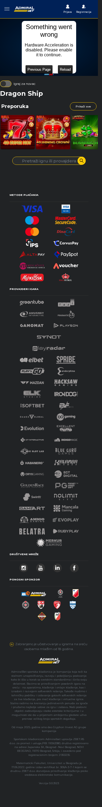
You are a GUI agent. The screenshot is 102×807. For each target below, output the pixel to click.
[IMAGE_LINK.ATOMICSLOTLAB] (32, 450)
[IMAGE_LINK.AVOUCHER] (66, 264)
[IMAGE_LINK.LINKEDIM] (57, 566)
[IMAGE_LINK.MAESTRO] (32, 219)
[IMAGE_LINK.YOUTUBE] (40, 566)
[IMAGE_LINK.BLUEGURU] (66, 450)
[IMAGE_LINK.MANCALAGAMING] (66, 507)
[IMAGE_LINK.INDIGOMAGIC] (66, 438)
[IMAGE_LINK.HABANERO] (32, 461)
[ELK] (32, 392)
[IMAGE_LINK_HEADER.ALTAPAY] (32, 253)
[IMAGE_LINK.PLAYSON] (66, 324)
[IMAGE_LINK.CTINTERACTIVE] (32, 438)
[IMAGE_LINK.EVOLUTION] (32, 427)
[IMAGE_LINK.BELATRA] (32, 529)
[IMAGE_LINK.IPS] (32, 241)
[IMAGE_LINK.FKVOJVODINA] (75, 592)
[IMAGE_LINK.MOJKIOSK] (32, 276)
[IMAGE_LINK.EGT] (32, 312)
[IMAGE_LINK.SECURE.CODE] (66, 219)
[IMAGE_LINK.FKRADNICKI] (57, 603)
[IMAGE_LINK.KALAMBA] (66, 461)
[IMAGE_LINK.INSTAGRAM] (23, 566)
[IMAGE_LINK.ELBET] (31, 358)
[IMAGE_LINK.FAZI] (66, 301)
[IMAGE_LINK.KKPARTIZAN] (60, 592)
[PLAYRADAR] (49, 347)
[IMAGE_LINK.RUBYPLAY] (66, 529)
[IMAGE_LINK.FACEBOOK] (74, 566)
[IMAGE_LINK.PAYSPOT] (66, 253)
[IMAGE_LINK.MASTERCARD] (32, 230)
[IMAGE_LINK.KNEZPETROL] (66, 276)
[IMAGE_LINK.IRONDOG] (66, 392)
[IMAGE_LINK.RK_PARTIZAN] (25, 603)
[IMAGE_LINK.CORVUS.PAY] (66, 241)
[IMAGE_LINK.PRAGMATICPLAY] (66, 312)
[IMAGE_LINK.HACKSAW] (66, 381)
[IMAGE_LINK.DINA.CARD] (66, 230)
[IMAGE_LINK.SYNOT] (49, 335)
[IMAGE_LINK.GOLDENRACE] (32, 484)
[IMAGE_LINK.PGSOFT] (66, 484)
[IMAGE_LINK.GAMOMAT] (32, 324)
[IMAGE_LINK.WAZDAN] (32, 381)
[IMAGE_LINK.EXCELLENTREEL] (66, 427)
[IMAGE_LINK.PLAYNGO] (32, 370)
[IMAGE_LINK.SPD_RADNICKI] (41, 603)
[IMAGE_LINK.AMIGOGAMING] (32, 518)
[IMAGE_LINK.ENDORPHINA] (66, 370)
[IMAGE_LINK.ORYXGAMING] (32, 472)
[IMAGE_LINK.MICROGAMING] (31, 415)
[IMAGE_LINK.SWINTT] (32, 495)
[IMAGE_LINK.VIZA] (32, 207)
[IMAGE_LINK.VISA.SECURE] (66, 207)
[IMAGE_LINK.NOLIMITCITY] (66, 495)
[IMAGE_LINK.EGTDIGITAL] (66, 472)
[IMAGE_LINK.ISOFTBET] (32, 404)
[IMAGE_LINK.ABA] (34, 592)
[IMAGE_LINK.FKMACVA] (41, 615)
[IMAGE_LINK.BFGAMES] (66, 404)
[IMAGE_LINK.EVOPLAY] (66, 518)
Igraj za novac (24, 84)
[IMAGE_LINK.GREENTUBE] (32, 301)
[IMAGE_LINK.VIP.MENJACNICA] (32, 264)
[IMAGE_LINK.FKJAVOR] (57, 615)
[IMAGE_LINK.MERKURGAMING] (49, 541)
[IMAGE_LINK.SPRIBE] (66, 358)
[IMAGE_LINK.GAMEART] (32, 507)
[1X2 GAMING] (66, 415)
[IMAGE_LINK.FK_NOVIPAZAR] (73, 603)
